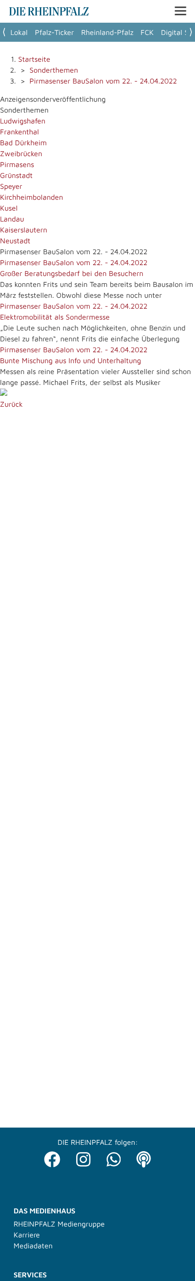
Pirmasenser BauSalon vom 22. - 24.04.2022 (103, 81)
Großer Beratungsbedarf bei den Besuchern (71, 273)
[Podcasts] (144, 1157)
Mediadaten (33, 1246)
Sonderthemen (53, 70)
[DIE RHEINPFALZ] (49, 13)
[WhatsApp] (114, 1157)
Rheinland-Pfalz (107, 32)
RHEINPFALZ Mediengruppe (59, 1224)
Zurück (11, 404)
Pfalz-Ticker (54, 32)
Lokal (19, 32)
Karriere (27, 1235)
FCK (147, 32)
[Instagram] (83, 1157)
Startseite (34, 59)
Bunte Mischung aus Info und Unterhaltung (70, 360)
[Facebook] (52, 1157)
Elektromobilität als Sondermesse (55, 317)
